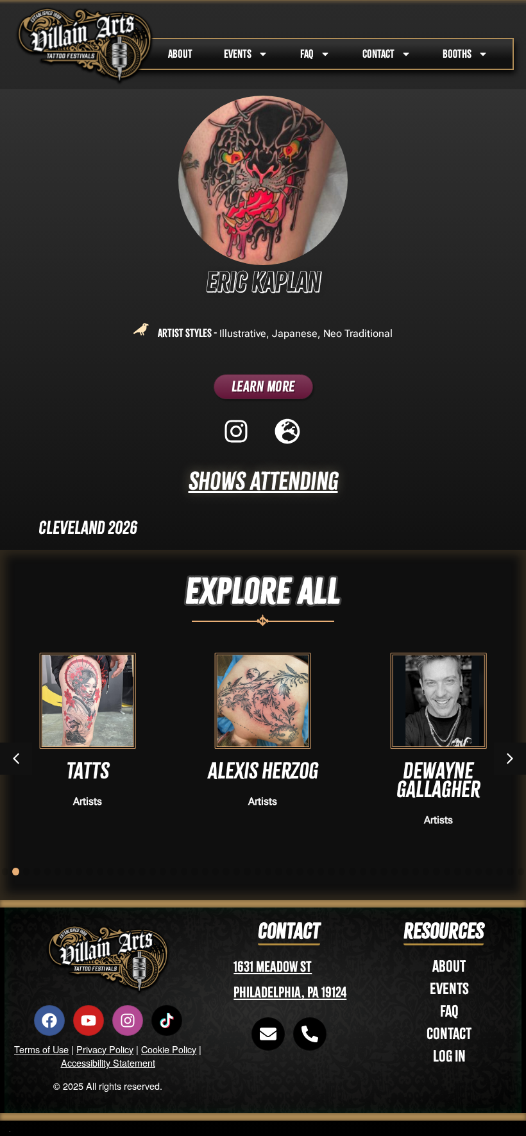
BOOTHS (457, 53)
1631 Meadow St (272, 967)
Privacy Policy (104, 1049)
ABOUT (180, 53)
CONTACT (378, 53)
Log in (449, 1056)
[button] (510, 759)
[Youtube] (88, 1020)
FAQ (307, 53)
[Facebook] (49, 1020)
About (449, 966)
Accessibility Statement (108, 1062)
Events (449, 988)
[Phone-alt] (310, 1034)
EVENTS (237, 53)
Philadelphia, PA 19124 (289, 992)
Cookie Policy (168, 1049)
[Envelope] (268, 1034)
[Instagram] (127, 1020)
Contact (449, 1033)
